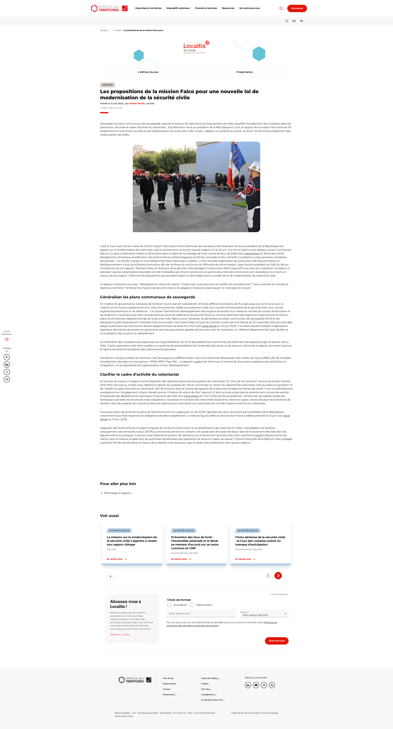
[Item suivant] (278, 575)
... (110, 30)
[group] (196, 187)
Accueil (103, 30)
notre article (251, 253)
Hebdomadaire (204, 605)
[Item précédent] (268, 575)
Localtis (117, 30)
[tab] (110, 576)
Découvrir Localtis (120, 634)
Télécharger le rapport (117, 493)
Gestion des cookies (124, 716)
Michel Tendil (137, 104)
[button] (148, 8)
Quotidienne (180, 605)
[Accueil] (109, 8)
